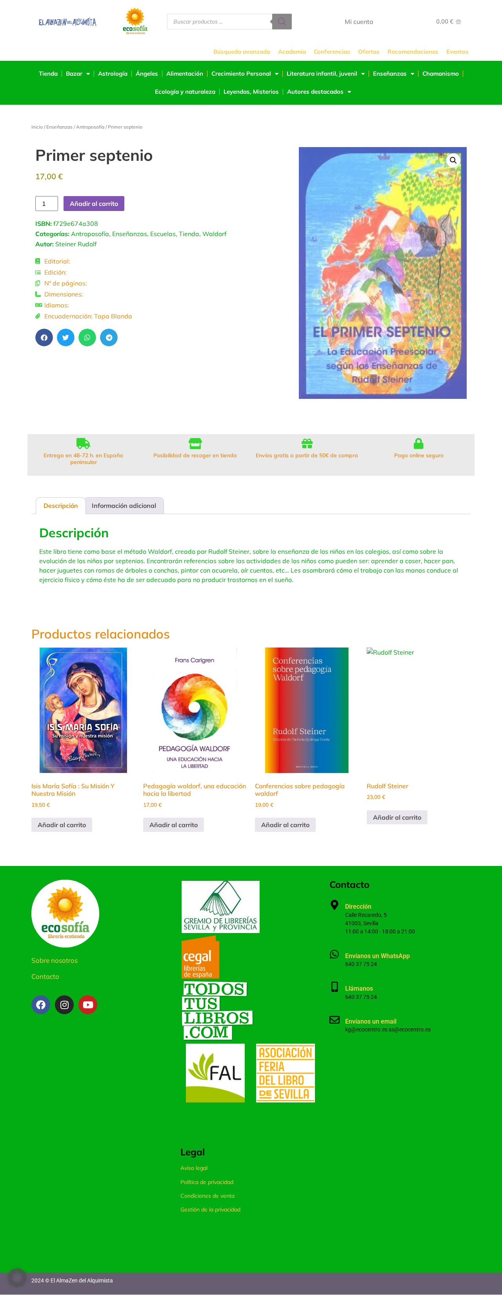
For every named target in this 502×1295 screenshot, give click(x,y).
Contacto (45, 976)
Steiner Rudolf (75, 244)
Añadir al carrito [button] (62, 825)
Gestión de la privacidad (210, 1209)
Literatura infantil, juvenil (322, 73)
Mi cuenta (359, 21)
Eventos (457, 51)
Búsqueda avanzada (241, 51)
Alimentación (184, 73)
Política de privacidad (206, 1182)
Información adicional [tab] (124, 505)
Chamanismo (440, 73)
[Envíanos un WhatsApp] (334, 954)
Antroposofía (90, 127)
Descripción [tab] (61, 505)
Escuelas (163, 234)
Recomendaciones (412, 51)
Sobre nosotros (54, 960)
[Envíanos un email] (334, 1020)
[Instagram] (64, 1004)
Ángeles (147, 73)
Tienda (48, 73)
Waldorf (214, 234)
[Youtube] (87, 1004)
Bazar (74, 73)
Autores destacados (315, 91)
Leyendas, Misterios (251, 91)
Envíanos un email (371, 1021)
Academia (292, 51)
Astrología (112, 73)
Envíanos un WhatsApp (377, 956)
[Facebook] (40, 1004)
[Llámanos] (334, 987)
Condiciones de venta (207, 1195)
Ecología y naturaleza (185, 91)
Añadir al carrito (94, 203)
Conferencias (332, 51)
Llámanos (359, 988)
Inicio (37, 127)
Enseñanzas (390, 73)
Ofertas (369, 51)
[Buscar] (282, 21)
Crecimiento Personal (241, 73)
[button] (44, 337)
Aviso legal (193, 1167)
